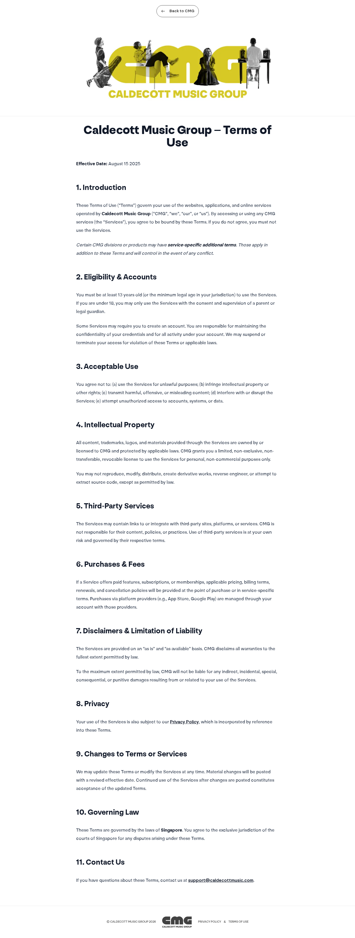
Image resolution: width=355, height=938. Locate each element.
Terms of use (238, 921)
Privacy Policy (184, 722)
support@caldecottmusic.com (220, 880)
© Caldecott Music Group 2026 (131, 921)
